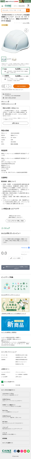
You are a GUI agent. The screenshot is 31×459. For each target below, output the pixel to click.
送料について (4, 101)
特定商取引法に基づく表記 (21, 355)
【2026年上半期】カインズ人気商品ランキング (13, 313)
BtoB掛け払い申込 (20, 364)
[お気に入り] (26, 30)
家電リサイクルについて (21, 361)
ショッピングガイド (5, 372)
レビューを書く (26, 22)
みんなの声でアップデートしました (10, 294)
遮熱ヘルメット (16, 339)
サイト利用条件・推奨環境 (21, 374)
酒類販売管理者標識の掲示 (21, 359)
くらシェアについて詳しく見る (15, 220)
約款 (18, 239)
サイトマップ (4, 357)
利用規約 (3, 374)
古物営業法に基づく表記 (21, 357)
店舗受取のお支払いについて (7, 104)
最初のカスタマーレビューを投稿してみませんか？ (17, 267)
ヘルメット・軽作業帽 (6, 339)
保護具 (17, 337)
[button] (28, 10)
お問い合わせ (15, 123)
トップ (2, 337)
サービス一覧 (4, 355)
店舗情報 (3, 359)
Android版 (18, 385)
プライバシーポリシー (20, 372)
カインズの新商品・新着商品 (8, 332)
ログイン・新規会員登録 (19, 6)
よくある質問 (4, 376)
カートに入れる (21, 86)
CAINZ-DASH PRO (10, 337)
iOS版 (2, 385)
